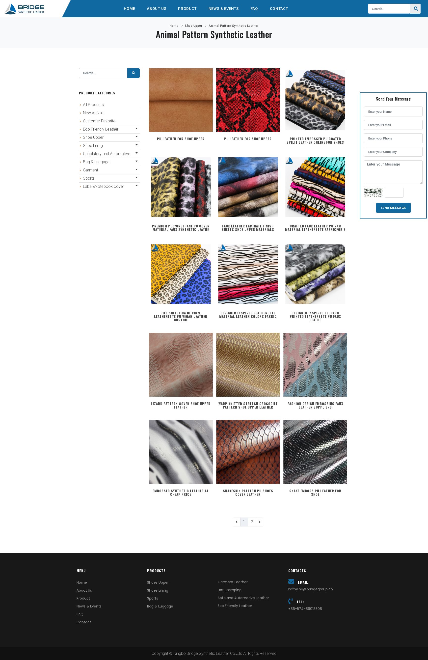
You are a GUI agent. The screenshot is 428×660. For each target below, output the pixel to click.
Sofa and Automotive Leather (243, 597)
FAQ (254, 8)
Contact (279, 8)
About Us (156, 8)
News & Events (224, 8)
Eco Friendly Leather (100, 129)
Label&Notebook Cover (103, 186)
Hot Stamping (229, 589)
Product (187, 8)
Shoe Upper (193, 26)
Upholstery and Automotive (106, 153)
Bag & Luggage (96, 162)
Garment (90, 170)
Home (129, 8)
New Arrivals (94, 112)
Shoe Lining (93, 145)
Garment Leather (233, 581)
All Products (93, 104)
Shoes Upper (158, 582)
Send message (393, 208)
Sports (89, 178)
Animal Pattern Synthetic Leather (233, 26)
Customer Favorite (99, 121)
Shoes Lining (157, 590)
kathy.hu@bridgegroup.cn (310, 589)
